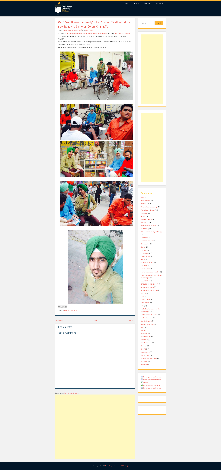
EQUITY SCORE (145, 256)
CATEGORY (147, 3)
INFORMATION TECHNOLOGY (149, 284)
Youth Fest (144, 364)
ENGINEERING (145, 253)
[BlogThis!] (61, 307)
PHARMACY (144, 340)
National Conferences (148, 324)
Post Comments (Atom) (71, 393)
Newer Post (59, 320)
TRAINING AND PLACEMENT (71, 311)
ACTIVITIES (144, 204)
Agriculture (144, 213)
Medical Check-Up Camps (149, 315)
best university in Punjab (123, 33)
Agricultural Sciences (148, 210)
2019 (142, 197)
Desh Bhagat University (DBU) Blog (116, 466)
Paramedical (145, 333)
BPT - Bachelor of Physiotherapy (151, 232)
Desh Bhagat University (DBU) (73, 30)
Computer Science (147, 241)
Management (145, 303)
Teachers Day (145, 352)
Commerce (144, 238)
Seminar (143, 346)
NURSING (143, 330)
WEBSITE (136, 3)
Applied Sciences (146, 219)
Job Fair (143, 293)
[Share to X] (63, 307)
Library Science (146, 299)
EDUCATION (144, 250)
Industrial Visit (145, 281)
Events (143, 259)
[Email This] (59, 307)
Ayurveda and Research (148, 225)
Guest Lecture (145, 269)
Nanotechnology (146, 321)
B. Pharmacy (145, 229)
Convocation (145, 244)
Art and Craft (145, 222)
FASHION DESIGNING (147, 262)
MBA (142, 306)
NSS (142, 327)
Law (142, 296)
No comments (89, 30)
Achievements (145, 201)
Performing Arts (146, 336)
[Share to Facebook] (66, 307)
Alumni (143, 216)
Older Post (131, 320)
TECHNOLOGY (145, 355)
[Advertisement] (95, 411)
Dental (143, 247)
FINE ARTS (144, 266)
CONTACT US (159, 3)
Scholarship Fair (146, 343)
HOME (127, 3)
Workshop (144, 361)
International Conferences (149, 290)
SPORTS (143, 349)
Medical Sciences (146, 318)
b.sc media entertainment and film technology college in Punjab (86, 33)
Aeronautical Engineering (149, 207)
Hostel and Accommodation (150, 272)
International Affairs (147, 287)
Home (95, 320)
